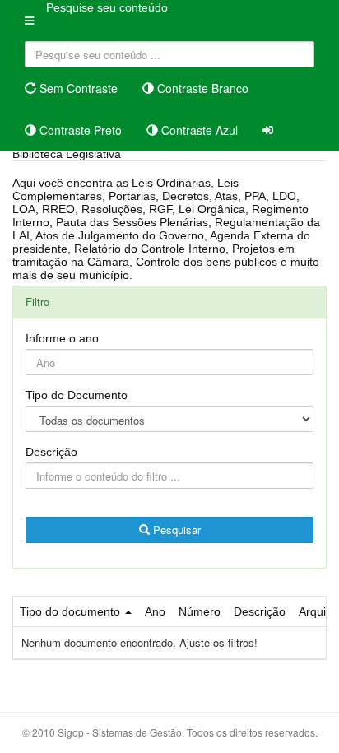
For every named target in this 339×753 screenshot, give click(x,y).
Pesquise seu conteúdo (107, 7)
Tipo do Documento (77, 395)
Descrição (51, 451)
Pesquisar (175, 529)
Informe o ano (62, 338)
